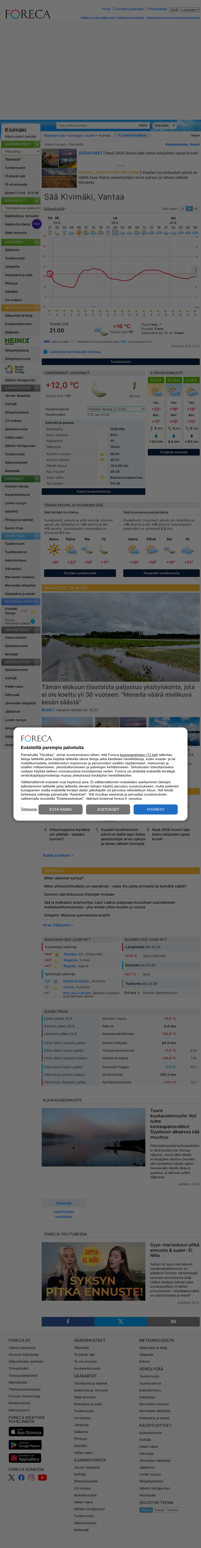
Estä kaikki (61, 809)
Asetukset (108, 809)
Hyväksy (155, 809)
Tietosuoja (29, 809)
